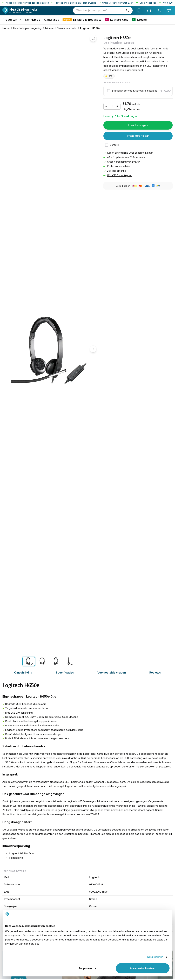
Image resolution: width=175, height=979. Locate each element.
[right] (93, 349)
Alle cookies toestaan (142, 968)
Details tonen (155, 956)
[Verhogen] (117, 106)
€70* (137, 161)
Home (6, 28)
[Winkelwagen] (169, 10)
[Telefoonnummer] (139, 10)
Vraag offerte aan (138, 135)
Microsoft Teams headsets (61, 28)
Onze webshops (147, 3)
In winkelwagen (138, 125)
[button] (138, 91)
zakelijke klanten (144, 152)
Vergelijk (114, 145)
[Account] (159, 10)
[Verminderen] (106, 106)
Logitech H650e (90, 28)
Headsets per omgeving (27, 28)
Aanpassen (85, 968)
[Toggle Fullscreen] (93, 38)
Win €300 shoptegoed (119, 175)
